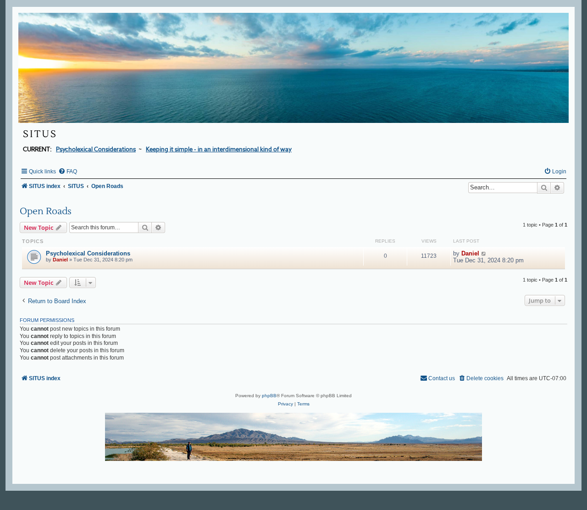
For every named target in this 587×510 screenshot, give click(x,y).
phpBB (269, 395)
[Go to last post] (484, 253)
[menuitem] (67, 171)
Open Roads (46, 211)
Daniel (60, 259)
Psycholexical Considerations (88, 253)
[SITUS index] (293, 68)
